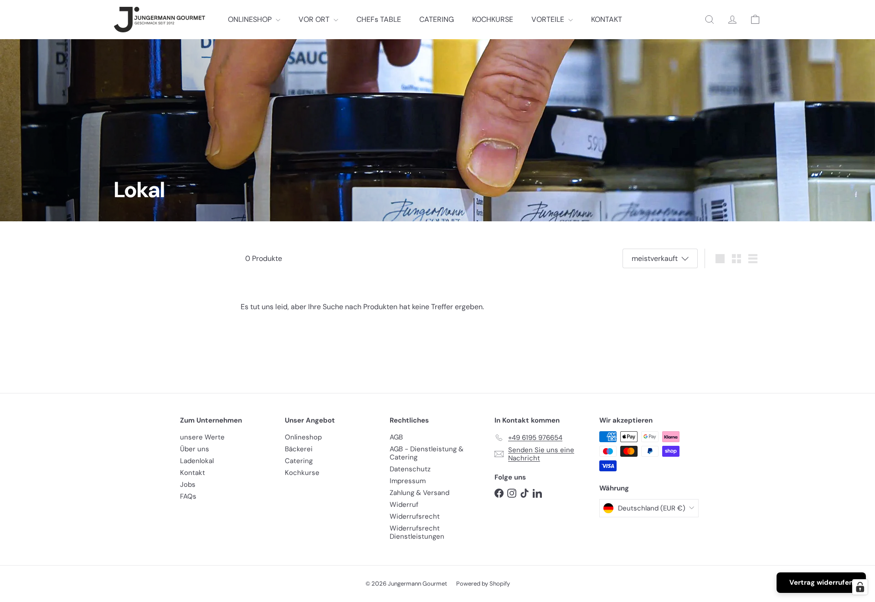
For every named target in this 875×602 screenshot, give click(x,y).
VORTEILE (548, 19)
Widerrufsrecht (415, 516)
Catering (299, 460)
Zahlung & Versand (419, 492)
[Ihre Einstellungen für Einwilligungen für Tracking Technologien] (860, 587)
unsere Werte (202, 437)
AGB (396, 437)
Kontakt (192, 472)
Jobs (188, 484)
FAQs (188, 496)
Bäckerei (299, 449)
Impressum (408, 480)
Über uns (194, 449)
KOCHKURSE (492, 19)
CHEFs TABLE (378, 19)
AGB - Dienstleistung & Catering (426, 453)
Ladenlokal (197, 460)
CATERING (436, 19)
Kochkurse (302, 472)
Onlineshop (303, 437)
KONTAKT (606, 19)
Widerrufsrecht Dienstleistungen (417, 532)
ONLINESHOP (250, 19)
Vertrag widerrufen (821, 582)
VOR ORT (315, 19)
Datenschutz (410, 469)
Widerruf (404, 504)
